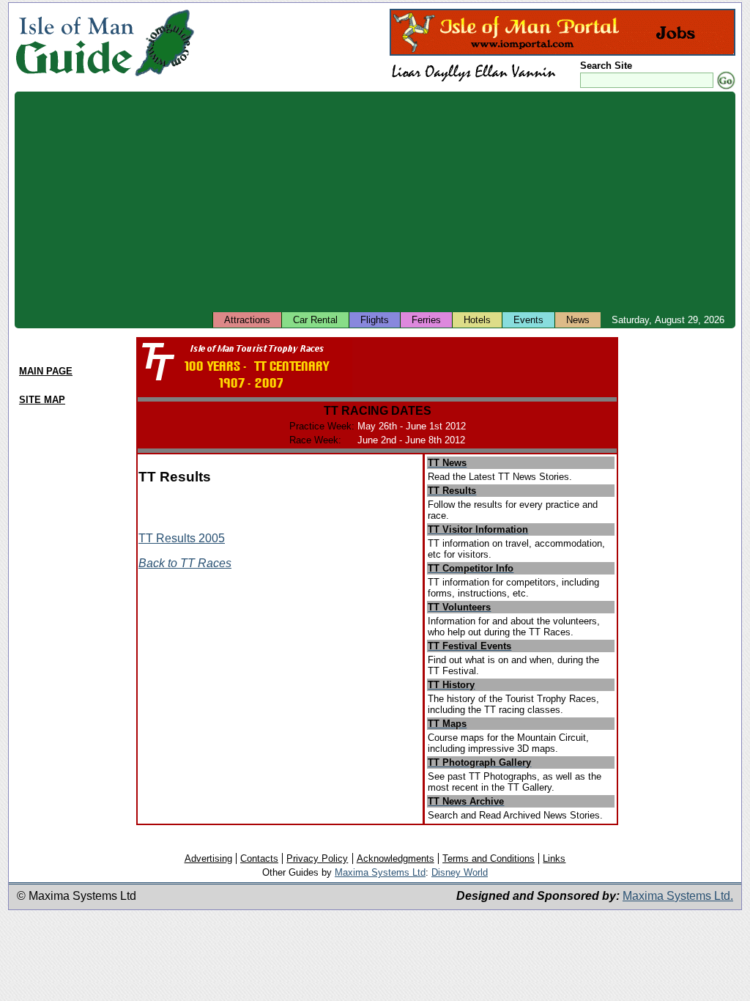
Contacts (259, 858)
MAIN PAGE (46, 371)
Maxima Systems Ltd (380, 872)
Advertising (208, 858)
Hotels (477, 319)
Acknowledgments (395, 858)
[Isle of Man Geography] (164, 76)
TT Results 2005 (181, 538)
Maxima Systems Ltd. (678, 896)
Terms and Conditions (488, 858)
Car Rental (315, 319)
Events (528, 319)
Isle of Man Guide (74, 43)
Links (554, 858)
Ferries (426, 319)
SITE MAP (42, 399)
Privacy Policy (317, 858)
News (578, 319)
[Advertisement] (375, 201)
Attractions (247, 319)
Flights (374, 319)
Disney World (459, 872)
